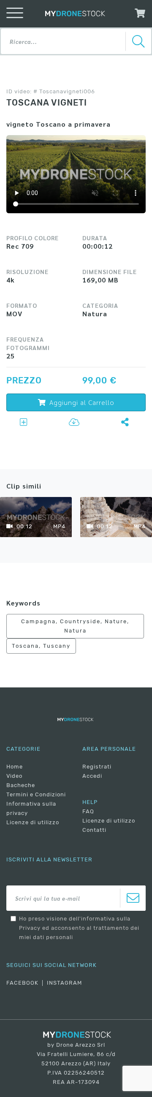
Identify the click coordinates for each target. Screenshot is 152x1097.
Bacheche (20, 785)
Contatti (94, 830)
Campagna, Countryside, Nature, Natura (75, 626)
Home (14, 766)
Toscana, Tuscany (41, 646)
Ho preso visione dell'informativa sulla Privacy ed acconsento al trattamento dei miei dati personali (79, 927)
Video (14, 776)
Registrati (96, 766)
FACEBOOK (22, 983)
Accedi (92, 776)
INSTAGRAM (64, 983)
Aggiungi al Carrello (81, 402)
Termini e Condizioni (36, 794)
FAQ (88, 811)
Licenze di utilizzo (32, 822)
